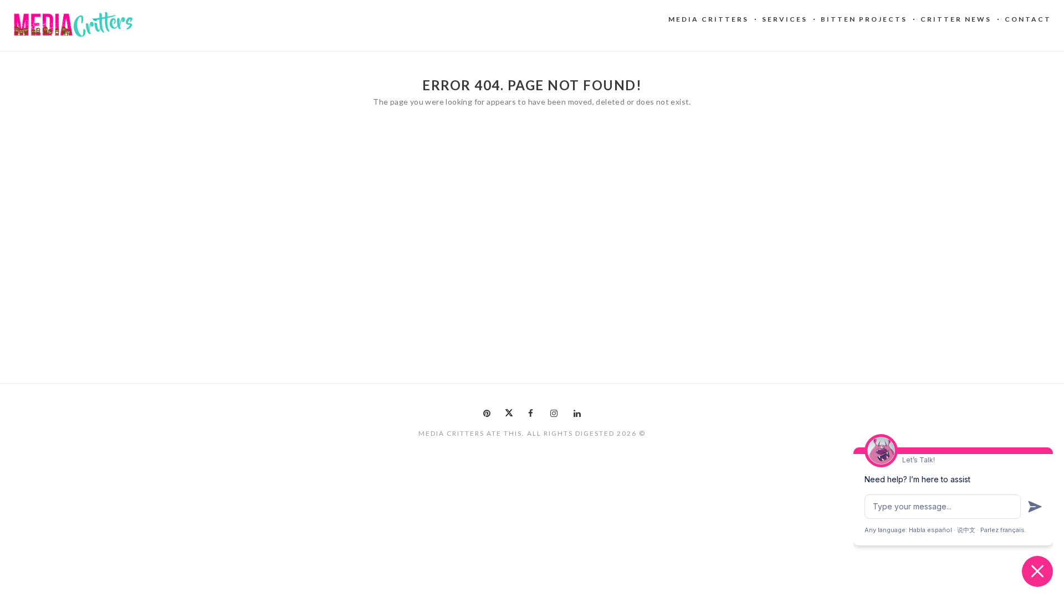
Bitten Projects (864, 19)
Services (784, 19)
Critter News (955, 19)
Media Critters (708, 19)
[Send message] (1035, 507)
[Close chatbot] (1037, 571)
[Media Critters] (73, 25)
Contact (1028, 19)
